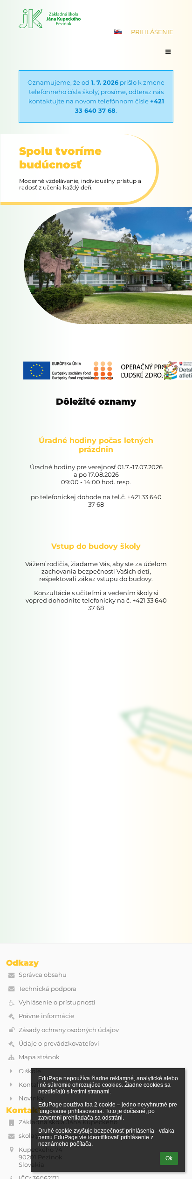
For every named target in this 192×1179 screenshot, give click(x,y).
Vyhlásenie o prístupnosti (57, 1002)
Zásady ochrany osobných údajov (69, 1029)
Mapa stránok (39, 1057)
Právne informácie (46, 1015)
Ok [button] (168, 1158)
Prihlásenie (152, 32)
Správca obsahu (43, 974)
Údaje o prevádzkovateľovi (59, 1043)
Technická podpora (47, 988)
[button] (118, 31)
